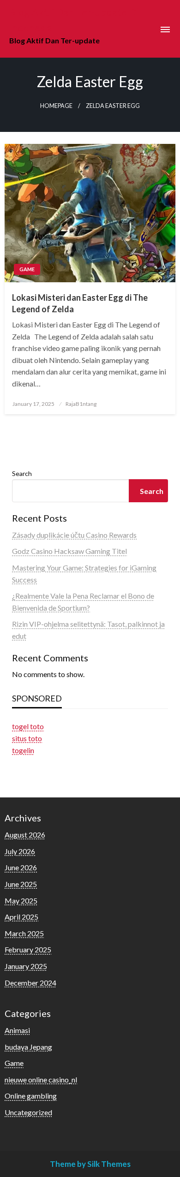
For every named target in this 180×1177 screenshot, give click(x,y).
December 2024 (30, 982)
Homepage (56, 105)
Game (27, 269)
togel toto (28, 726)
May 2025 (21, 900)
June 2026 (21, 867)
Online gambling (31, 1095)
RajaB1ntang (81, 403)
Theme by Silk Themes (90, 1164)
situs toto (27, 738)
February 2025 (28, 949)
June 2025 (21, 884)
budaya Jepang (28, 1046)
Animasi (17, 1030)
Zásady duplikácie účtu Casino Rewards (74, 534)
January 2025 (26, 966)
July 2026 (20, 851)
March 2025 (24, 933)
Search (22, 473)
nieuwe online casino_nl (41, 1079)
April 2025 (21, 916)
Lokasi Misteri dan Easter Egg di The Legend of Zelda (80, 303)
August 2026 (25, 834)
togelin (23, 750)
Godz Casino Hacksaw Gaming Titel (69, 551)
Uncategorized (28, 1112)
